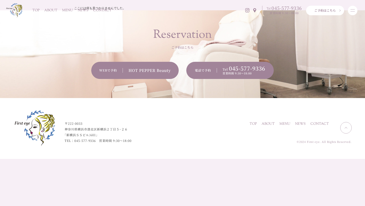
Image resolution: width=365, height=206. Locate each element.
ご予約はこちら (325, 10)
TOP (36, 10)
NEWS (83, 10)
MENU (67, 10)
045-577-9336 (85, 140)
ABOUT (50, 10)
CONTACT (102, 10)
